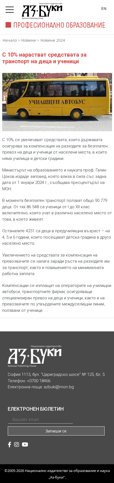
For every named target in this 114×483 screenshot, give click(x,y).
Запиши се (56, 431)
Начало (10, 40)
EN (104, 8)
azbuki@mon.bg (59, 386)
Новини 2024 (52, 40)
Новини (28, 40)
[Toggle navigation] (11, 8)
